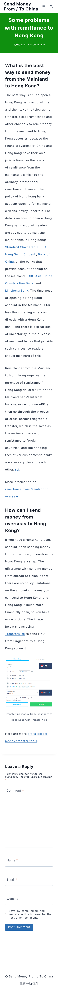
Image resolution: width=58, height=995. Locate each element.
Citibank (30, 254)
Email (12, 879)
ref (17, 469)
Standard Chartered (20, 247)
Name (12, 860)
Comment (15, 790)
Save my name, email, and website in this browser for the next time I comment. (30, 914)
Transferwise (15, 633)
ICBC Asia (34, 276)
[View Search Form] (51, 6)
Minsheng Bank (16, 290)
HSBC (41, 247)
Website (13, 898)
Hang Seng (13, 254)
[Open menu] (44, 6)
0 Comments (38, 44)
